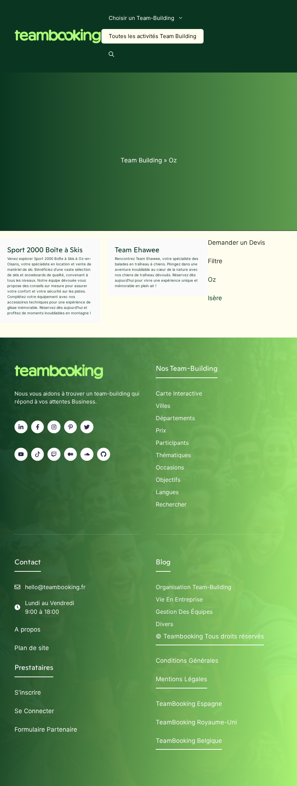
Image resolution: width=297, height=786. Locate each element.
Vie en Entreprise (179, 599)
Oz (212, 279)
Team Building (141, 160)
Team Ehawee (137, 250)
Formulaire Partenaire (45, 729)
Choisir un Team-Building (141, 18)
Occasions (170, 467)
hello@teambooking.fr (55, 587)
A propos (27, 629)
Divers (164, 624)
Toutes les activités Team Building (152, 36)
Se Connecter (34, 711)
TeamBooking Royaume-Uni (196, 722)
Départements (175, 418)
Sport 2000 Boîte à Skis (45, 250)
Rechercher (171, 504)
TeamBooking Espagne (189, 703)
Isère (215, 298)
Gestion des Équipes (184, 611)
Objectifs (168, 479)
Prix (161, 430)
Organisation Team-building (193, 587)
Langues (167, 492)
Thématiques (173, 455)
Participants (172, 442)
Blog (163, 562)
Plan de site (31, 647)
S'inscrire (27, 692)
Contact (27, 562)
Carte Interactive (179, 393)
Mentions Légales (181, 679)
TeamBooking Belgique (189, 740)
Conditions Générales (187, 660)
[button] (111, 54)
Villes (163, 405)
